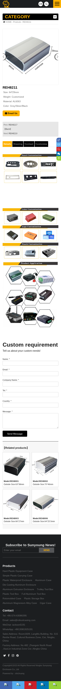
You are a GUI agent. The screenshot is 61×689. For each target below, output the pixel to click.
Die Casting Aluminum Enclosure (19, 584)
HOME (9, 22)
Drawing (17, 144)
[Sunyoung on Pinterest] (17, 655)
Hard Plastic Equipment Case (18, 571)
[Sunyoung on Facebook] (9, 655)
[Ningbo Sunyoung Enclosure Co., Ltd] (6, 4)
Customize (41, 144)
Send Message (15, 433)
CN (40, 4)
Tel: (5, 390)
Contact (29, 144)
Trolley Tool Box (45, 589)
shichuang (19, 673)
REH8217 (13, 125)
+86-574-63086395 (17, 615)
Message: (8, 411)
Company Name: (11, 380)
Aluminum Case (43, 580)
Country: (7, 401)
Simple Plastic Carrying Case (17, 575)
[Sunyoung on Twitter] (4, 655)
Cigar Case (45, 603)
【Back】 (8, 129)
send (46, 550)
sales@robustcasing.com (22, 620)
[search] (46, 4)
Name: (6, 359)
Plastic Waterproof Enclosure (17, 580)
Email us (12, 113)
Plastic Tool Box (11, 594)
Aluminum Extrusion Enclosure (18, 589)
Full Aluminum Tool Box (34, 594)
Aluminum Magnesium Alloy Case (20, 603)
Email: (6, 369)
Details (7, 144)
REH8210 (13, 133)
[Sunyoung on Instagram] (13, 655)
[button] (56, 57)
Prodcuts (17, 22)
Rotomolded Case (12, 598)
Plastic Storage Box (34, 598)
